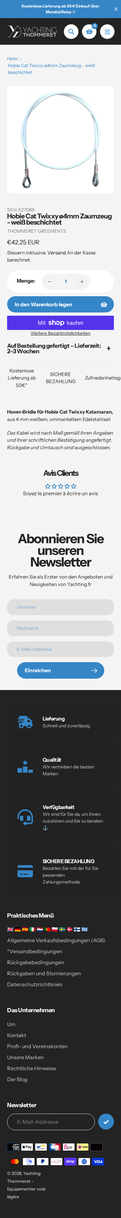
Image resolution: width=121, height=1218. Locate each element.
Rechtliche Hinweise (31, 1068)
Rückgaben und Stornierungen (44, 973)
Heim (12, 59)
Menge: (26, 280)
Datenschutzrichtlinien (35, 984)
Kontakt (16, 1035)
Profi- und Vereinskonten (37, 1046)
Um (11, 1024)
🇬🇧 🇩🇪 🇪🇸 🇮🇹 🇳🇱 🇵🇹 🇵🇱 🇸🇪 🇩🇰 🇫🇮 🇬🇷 (47, 929)
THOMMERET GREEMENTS (36, 231)
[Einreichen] (106, 1122)
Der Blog (17, 1079)
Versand (57, 253)
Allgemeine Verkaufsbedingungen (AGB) (56, 940)
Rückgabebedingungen (35, 962)
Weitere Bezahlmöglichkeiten (60, 333)
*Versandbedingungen (34, 951)
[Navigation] (107, 31)
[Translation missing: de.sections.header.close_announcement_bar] (116, 9)
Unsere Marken (25, 1057)
